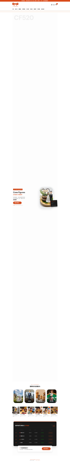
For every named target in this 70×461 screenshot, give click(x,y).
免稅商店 (31, 9)
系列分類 (27, 9)
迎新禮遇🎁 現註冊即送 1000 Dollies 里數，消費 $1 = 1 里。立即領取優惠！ (35, 0)
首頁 (13, 9)
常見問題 (38, 9)
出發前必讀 (42, 9)
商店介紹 (16, 9)
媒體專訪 (20, 9)
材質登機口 (23, 9)
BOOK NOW (50, 432)
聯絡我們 (35, 9)
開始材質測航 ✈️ (46, 448)
